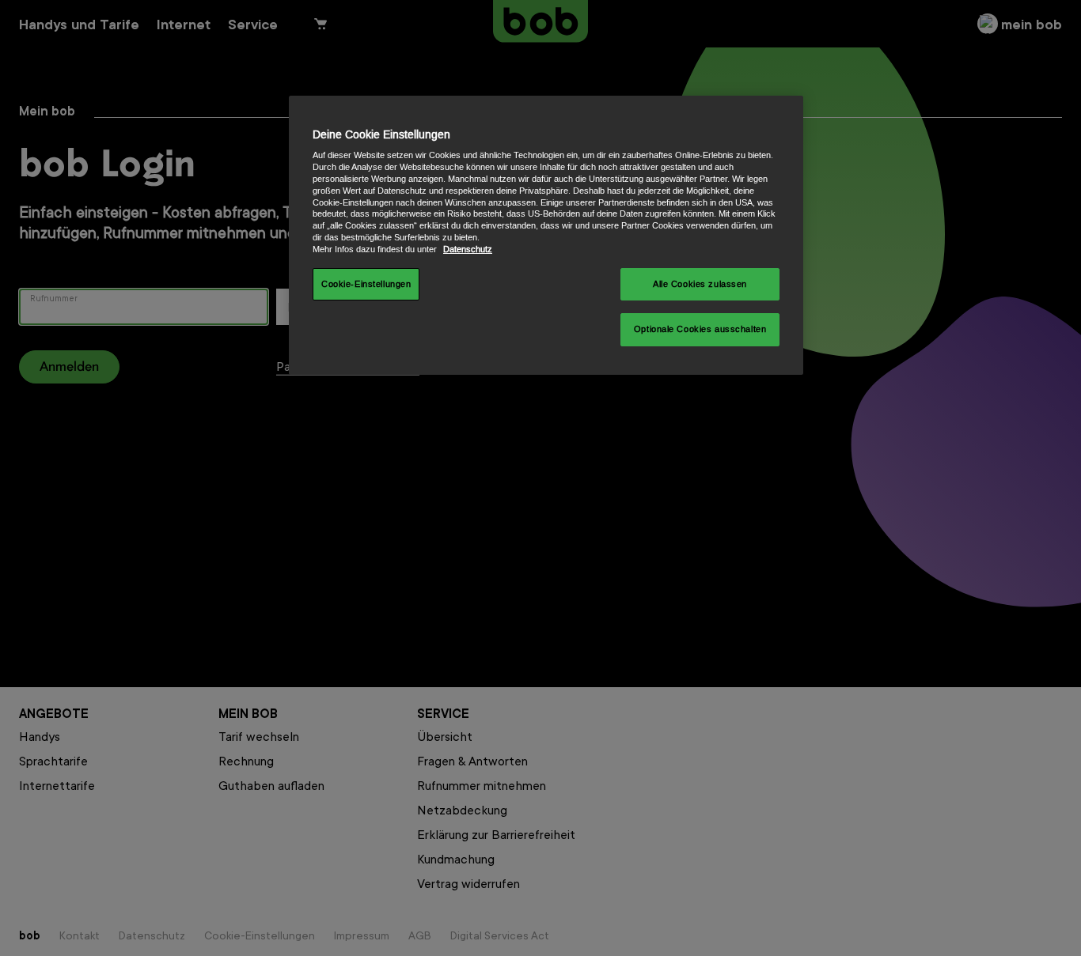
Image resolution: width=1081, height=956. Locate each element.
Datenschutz (467, 249)
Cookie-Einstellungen (366, 284)
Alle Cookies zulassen (700, 284)
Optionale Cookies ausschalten (700, 329)
